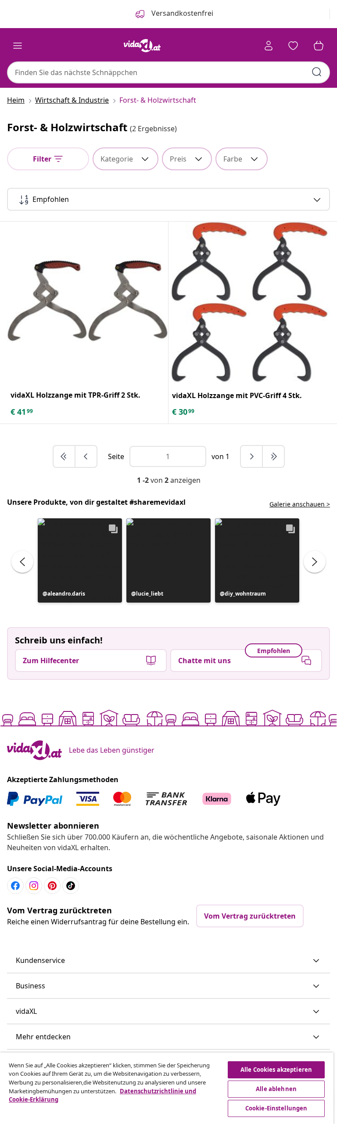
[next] (252, 456)
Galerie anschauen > (299, 504)
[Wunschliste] (293, 45)
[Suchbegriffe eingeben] (317, 72)
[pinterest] (52, 885)
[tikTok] (70, 885)
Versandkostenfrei (181, 13)
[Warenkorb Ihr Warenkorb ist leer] (318, 45)
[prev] (86, 456)
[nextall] (273, 456)
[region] (166, 1088)
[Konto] (268, 45)
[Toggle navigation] (17, 45)
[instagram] (33, 885)
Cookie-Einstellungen (276, 1108)
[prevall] (64, 456)
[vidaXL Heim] (142, 45)
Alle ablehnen (276, 1089)
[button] (80, 560)
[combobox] (168, 72)
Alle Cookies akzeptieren (276, 1070)
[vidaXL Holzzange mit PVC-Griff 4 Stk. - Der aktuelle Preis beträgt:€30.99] (249, 302)
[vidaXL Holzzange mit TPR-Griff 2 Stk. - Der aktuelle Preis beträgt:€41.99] (87, 302)
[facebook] (15, 885)
